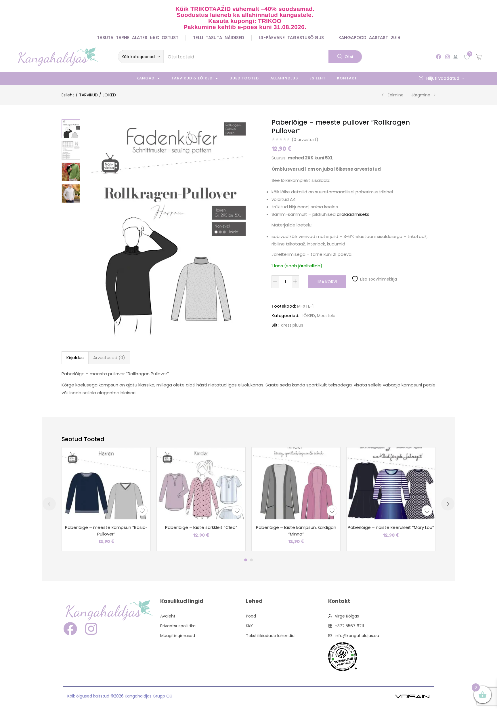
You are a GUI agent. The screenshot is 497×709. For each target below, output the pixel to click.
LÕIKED (109, 95)
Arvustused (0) (109, 357)
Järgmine (420, 95)
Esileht (317, 78)
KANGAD (145, 78)
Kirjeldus (75, 357)
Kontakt (347, 78)
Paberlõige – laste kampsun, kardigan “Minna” (296, 530)
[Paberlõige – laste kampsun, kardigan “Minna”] (296, 483)
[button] (140, 57)
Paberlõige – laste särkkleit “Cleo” (201, 527)
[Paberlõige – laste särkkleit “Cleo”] (201, 483)
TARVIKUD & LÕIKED (192, 78)
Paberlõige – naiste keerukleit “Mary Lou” (391, 527)
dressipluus (292, 325)
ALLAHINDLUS (284, 78)
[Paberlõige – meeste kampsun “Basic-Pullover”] (106, 483)
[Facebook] (438, 56)
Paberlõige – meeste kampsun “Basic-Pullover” (106, 530)
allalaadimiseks (353, 214)
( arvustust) (305, 140)
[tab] (75, 357)
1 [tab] (245, 560)
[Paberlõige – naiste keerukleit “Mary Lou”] (391, 483)
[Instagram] (447, 56)
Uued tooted (244, 78)
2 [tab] (251, 560)
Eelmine (396, 95)
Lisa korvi (327, 282)
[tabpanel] (106, 499)
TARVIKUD (88, 95)
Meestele (326, 316)
